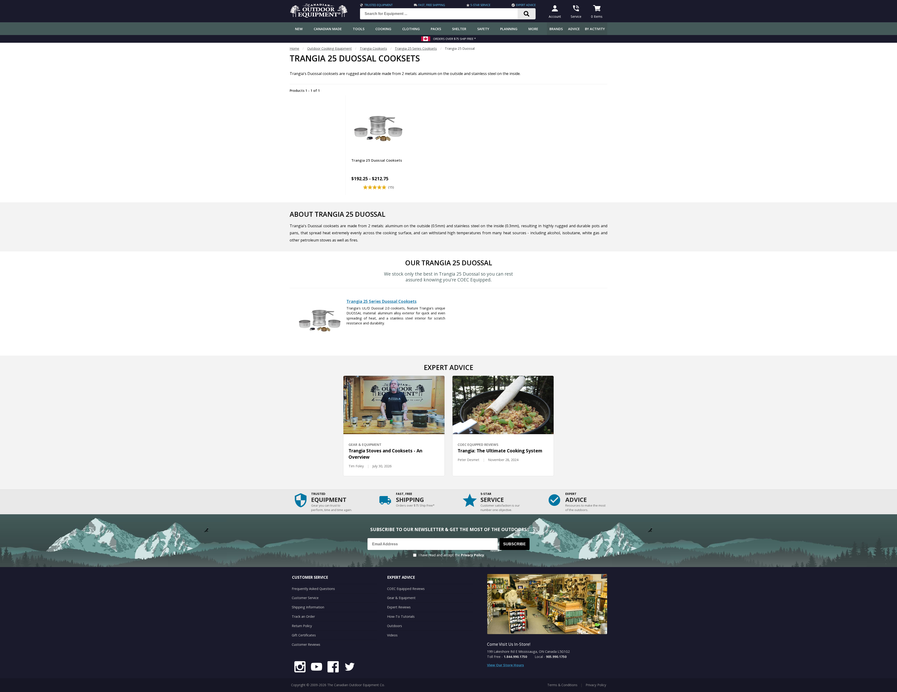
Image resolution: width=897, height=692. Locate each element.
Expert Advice (526, 5)
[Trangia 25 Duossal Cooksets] (319, 342)
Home (294, 48)
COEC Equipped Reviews (406, 588)
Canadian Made (328, 29)
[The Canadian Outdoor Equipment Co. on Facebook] (333, 667)
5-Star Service (480, 5)
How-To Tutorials (401, 616)
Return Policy (302, 626)
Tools (358, 29)
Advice (574, 29)
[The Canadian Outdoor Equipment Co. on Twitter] (349, 667)
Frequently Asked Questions (313, 588)
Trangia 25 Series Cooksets (416, 48)
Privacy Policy (472, 555)
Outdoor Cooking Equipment (329, 48)
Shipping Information (308, 607)
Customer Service (305, 598)
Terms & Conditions (562, 685)
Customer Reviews (306, 644)
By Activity (595, 29)
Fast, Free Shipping (431, 5)
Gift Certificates (304, 635)
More (533, 29)
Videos (392, 635)
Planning (508, 29)
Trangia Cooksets (373, 48)
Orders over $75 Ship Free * (454, 39)
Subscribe (514, 544)
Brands (556, 29)
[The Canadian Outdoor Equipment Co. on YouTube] (316, 667)
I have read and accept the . (452, 555)
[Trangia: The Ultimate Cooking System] (503, 405)
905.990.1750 (556, 656)
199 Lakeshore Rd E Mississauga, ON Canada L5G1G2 (528, 651)
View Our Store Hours (505, 665)
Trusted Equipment (378, 5)
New (299, 29)
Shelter (459, 29)
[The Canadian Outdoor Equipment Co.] (319, 16)
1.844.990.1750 (515, 656)
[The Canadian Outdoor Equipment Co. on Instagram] (300, 667)
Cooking (383, 29)
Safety (483, 29)
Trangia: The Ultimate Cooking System (500, 450)
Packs (436, 29)
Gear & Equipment (401, 598)
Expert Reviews (399, 607)
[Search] (527, 13)
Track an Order (303, 616)
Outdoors (394, 626)
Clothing (411, 29)
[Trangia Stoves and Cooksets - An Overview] (394, 405)
